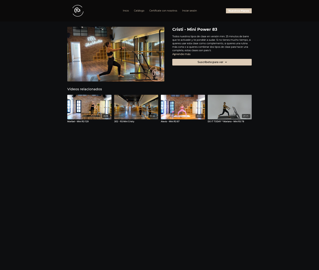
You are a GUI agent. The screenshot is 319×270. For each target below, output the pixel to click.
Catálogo (139, 10)
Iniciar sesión (189, 10)
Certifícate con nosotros (163, 10)
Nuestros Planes (238, 10)
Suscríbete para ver (210, 62)
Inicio (126, 10)
